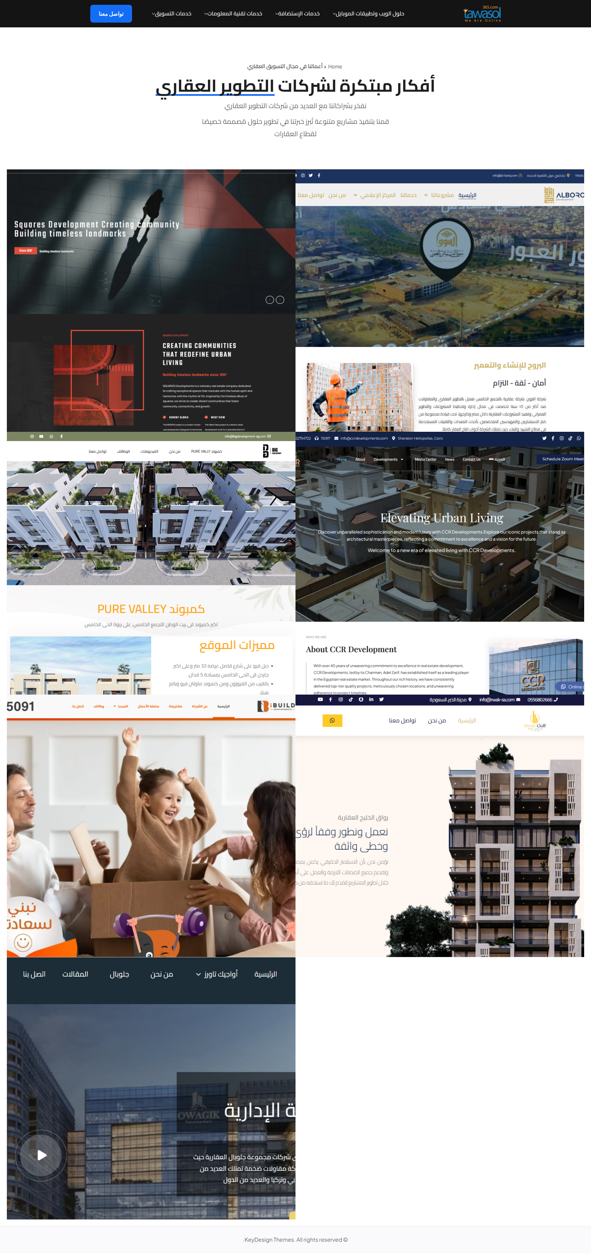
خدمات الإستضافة (299, 13)
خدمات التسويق (173, 13)
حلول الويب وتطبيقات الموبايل (370, 13)
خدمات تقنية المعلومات (234, 13)
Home (335, 67)
